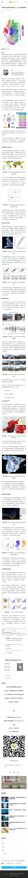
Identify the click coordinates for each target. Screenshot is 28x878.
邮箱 (3, 847)
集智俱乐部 (13, 873)
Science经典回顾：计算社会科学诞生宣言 (14, 694)
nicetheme (16, 875)
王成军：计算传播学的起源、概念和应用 (14, 690)
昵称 (3, 843)
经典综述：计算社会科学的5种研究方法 (14, 698)
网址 (3, 850)
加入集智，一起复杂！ (14, 701)
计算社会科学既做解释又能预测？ (14, 686)
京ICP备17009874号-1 (20, 873)
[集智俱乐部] (14, 2)
